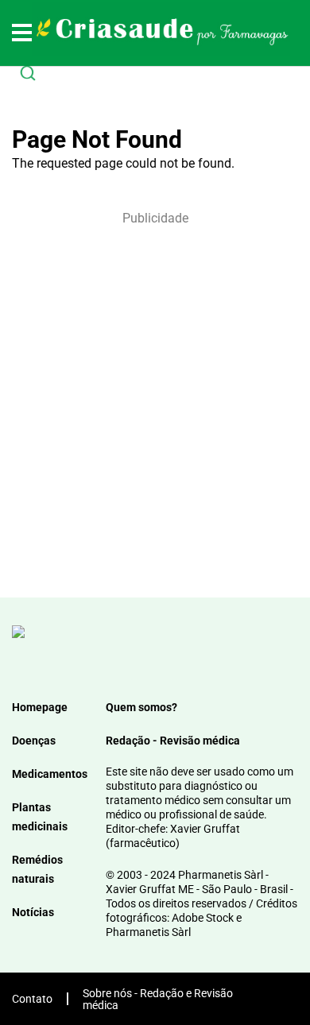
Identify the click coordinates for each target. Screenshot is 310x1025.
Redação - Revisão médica (173, 740)
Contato (32, 998)
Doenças (34, 740)
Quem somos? (141, 707)
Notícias (33, 912)
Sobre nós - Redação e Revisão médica (158, 999)
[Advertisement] (155, 403)
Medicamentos (49, 774)
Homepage (40, 707)
